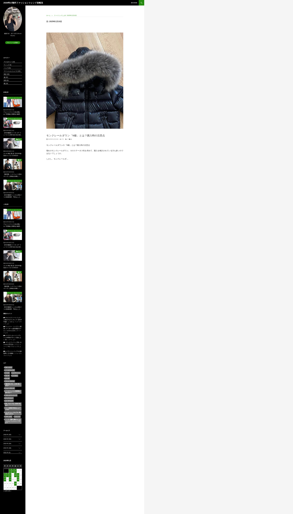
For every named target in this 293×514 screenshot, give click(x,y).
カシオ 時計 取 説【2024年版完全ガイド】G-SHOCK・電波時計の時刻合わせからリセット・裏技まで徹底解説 (12, 155)
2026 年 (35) (7, 434)
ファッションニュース (11, 71)
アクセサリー (9, 62)
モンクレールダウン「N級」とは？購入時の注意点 (75, 135)
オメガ (7, 378)
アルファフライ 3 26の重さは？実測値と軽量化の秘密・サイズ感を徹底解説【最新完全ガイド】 (12, 113)
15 (10, 479)
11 (18, 475)
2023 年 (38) (7, 448)
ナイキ (7, 373)
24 (15, 483)
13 (5, 479)
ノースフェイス (9, 370)
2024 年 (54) (7, 443)
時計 (6, 74)
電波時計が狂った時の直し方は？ (12, 384)
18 (18, 479)
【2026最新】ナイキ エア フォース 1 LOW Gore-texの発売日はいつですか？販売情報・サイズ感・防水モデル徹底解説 (12, 134)
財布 (6, 80)
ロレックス (8, 367)
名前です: (7, 33)
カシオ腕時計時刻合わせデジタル (12, 408)
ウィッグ (7, 65)
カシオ (7, 375)
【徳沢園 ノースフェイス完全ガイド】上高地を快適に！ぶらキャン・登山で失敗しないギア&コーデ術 (12, 175)
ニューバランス (9, 388)
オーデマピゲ (9, 401)
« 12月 (5, 491)
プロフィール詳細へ (13, 42)
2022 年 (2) (6, 452)
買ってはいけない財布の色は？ (12, 404)
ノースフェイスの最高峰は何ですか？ (12, 391)
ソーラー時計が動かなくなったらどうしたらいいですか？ (12, 421)
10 (15, 475)
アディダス (8, 416)
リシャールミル (9, 381)
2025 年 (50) (7, 439)
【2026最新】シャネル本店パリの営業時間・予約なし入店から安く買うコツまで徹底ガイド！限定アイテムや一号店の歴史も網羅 (12, 196)
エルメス (17, 416)
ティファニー (9, 398)
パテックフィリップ (11, 395)
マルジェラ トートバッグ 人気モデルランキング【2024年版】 (12, 320)
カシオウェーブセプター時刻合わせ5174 (12, 413)
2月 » (9, 491)
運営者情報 (134, 2)
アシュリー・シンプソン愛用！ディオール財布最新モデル (12, 328)
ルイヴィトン (16, 373)
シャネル (14, 375)
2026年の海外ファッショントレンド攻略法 (23, 3)
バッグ (7, 68)
